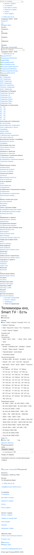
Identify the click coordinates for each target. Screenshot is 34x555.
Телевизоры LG (5, 95)
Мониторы (3, 269)
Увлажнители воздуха (7, 169)
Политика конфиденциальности (11, 548)
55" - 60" (3, 115)
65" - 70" (3, 117)
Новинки (4, 525)
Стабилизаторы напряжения (9, 135)
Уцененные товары (7, 528)
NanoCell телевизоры (7, 85)
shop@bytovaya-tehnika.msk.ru (11, 487)
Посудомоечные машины (8, 225)
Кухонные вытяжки (6, 213)
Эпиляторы (3, 253)
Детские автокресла (7, 296)
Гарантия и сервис (11, 9)
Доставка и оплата (11, 7)
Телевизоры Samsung (7, 93)
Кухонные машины (6, 201)
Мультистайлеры (5, 243)
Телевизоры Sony (5, 97)
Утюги (2, 183)
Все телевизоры (5, 77)
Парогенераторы (5, 185)
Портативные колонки (7, 147)
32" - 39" (3, 109)
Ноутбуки (3, 279)
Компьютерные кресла (7, 275)
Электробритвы (5, 247)
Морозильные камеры (7, 195)
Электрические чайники (8, 219)
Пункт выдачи (9, 13)
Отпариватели (4, 187)
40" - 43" (3, 111)
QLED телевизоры (6, 81)
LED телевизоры (5, 79)
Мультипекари (4, 235)
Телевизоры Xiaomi (6, 99)
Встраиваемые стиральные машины (12, 159)
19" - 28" (2, 107)
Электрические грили (7, 233)
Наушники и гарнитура (7, 153)
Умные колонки (5, 149)
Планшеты (3, 263)
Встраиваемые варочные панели (10, 209)
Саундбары (3, 129)
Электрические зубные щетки (10, 257)
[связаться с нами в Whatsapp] (2, 31)
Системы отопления (6, 171)
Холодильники (4, 191)
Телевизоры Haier (6, 103)
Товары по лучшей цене (9, 518)
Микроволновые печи (7, 229)
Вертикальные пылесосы (8, 177)
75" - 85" (3, 119)
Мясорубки (3, 203)
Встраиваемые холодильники (9, 193)
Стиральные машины (7, 157)
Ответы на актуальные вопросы (11, 535)
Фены (2, 241)
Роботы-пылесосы (6, 179)
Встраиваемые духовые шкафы (10, 211)
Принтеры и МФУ (5, 287)
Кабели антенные (5, 133)
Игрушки (3, 292)
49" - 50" (3, 113)
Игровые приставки (6, 283)
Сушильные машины (6, 161)
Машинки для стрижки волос (9, 249)
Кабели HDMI (4, 131)
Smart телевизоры (6, 89)
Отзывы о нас (5, 539)
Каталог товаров (10, 3)
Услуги (7, 11)
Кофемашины (4, 221)
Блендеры (3, 205)
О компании (8, 5)
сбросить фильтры (7, 443)
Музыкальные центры (7, 141)
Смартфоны (4, 261)
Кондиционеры (5, 167)
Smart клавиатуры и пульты (9, 127)
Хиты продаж (5, 521)
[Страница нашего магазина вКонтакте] (5, 542)
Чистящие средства (6, 137)
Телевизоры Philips (6, 101)
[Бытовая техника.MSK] (9, 469)
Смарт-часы (4, 265)
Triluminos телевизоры (7, 87)
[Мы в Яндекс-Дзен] (6, 25)
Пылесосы (3, 175)
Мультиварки (4, 231)
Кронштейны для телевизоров (10, 125)
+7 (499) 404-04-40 (7, 17)
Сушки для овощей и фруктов (10, 237)
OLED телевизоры (6, 83)
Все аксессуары (5, 123)
